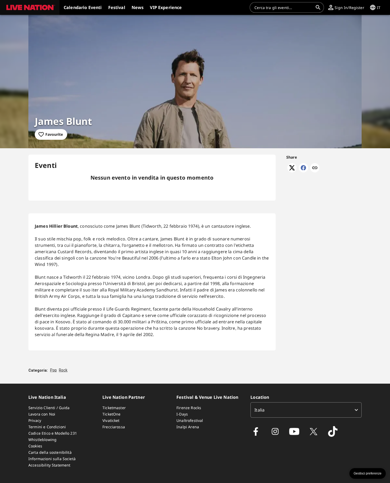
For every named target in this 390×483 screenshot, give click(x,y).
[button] (29, 7)
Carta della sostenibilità (50, 452)
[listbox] (306, 409)
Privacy (34, 420)
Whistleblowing (42, 439)
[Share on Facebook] (303, 171)
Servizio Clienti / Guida (49, 407)
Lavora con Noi (41, 414)
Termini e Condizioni (47, 426)
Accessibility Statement (49, 465)
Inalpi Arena (187, 426)
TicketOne (111, 414)
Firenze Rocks (188, 407)
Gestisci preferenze (368, 473)
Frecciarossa (113, 426)
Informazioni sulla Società (52, 458)
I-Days (182, 414)
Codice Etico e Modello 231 (52, 433)
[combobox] (283, 7)
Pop (53, 370)
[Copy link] (314, 168)
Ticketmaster (114, 407)
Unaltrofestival (189, 420)
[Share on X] (292, 171)
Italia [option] (259, 410)
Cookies (35, 445)
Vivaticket (111, 420)
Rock (63, 370)
